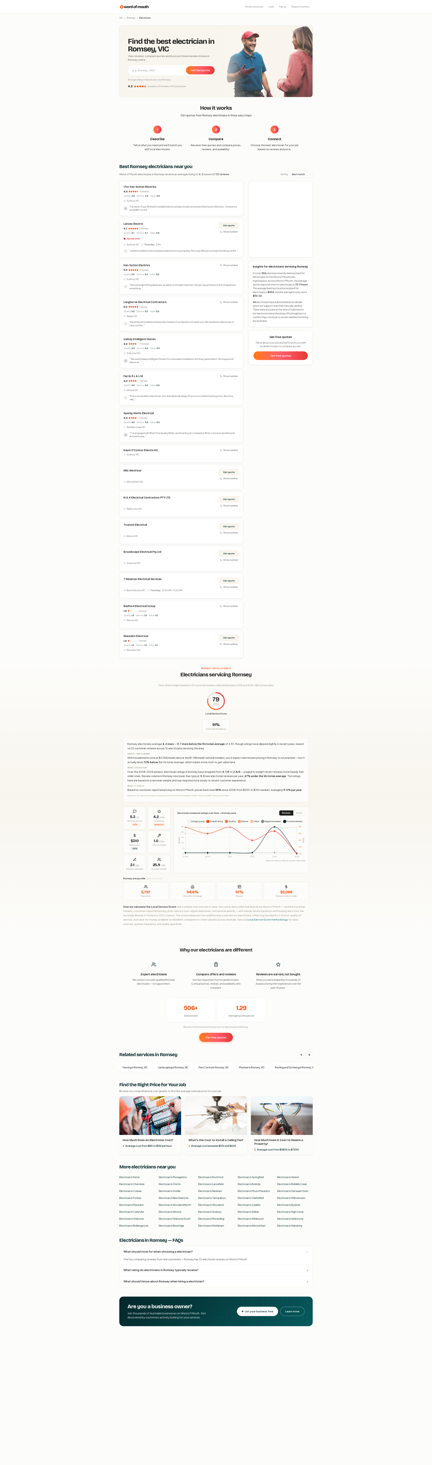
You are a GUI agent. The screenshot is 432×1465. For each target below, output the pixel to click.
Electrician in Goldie (169, 1190)
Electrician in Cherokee (131, 1183)
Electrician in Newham (210, 1190)
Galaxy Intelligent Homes (140, 339)
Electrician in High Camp (290, 1211)
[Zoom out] (308, 190)
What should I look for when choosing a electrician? (158, 1251)
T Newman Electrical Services (143, 579)
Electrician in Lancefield (211, 1183)
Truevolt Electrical (135, 524)
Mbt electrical (132, 470)
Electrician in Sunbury (210, 1211)
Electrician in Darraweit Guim (292, 1190)
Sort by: (285, 174)
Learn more (292, 1311)
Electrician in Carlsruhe (131, 1211)
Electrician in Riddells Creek (292, 1183)
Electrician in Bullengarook (133, 1225)
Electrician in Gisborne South (175, 1218)
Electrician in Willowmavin (291, 1197)
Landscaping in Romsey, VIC (173, 1067)
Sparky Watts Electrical (139, 413)
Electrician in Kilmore (170, 1211)
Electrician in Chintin (170, 1183)
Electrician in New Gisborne (173, 1197)
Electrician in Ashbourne (290, 1218)
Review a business (254, 6)
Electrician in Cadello (249, 1204)
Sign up (282, 6)
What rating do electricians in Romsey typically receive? (161, 1270)
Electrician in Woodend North (175, 1204)
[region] (281, 219)
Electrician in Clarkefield (251, 1197)
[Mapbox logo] (257, 254)
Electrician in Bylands (288, 1204)
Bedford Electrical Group (139, 606)
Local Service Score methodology (267, 919)
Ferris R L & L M (133, 376)
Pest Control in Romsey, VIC (214, 1067)
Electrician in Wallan (248, 1211)
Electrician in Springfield (251, 1177)
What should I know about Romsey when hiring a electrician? (164, 1281)
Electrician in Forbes (130, 1197)
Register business (300, 6)
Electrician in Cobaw (130, 1190)
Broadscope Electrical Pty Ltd (142, 551)
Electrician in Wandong (289, 1225)
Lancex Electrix (133, 223)
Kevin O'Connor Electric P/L (141, 450)
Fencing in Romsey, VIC (135, 1067)
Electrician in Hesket (288, 1177)
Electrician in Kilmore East (252, 1225)
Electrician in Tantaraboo (212, 1197)
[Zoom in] (308, 185)
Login (271, 6)
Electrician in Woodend (211, 1204)
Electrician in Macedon (131, 1204)
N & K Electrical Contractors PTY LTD (147, 497)
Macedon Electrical (136, 636)
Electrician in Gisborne (131, 1218)
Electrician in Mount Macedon (254, 1190)
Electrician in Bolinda (249, 1183)
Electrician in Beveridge (171, 1225)
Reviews (286, 813)
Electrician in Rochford (210, 1177)
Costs (299, 813)
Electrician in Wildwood (250, 1218)
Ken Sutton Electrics (137, 265)
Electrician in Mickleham (211, 1225)
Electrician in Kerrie (129, 1177)
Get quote (229, 225)
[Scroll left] (301, 1054)
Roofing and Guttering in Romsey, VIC (295, 1067)
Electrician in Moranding (211, 1218)
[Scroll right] (309, 1054)
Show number (230, 231)
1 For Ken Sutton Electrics (140, 186)
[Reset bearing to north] (308, 195)
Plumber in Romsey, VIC (252, 1067)
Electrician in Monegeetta (173, 1177)
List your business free (259, 1311)
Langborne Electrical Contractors (145, 302)
